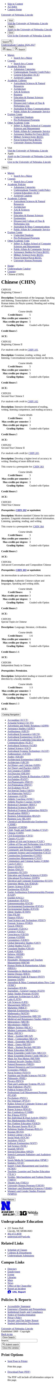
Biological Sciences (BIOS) (21, 807)
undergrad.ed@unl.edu (18, 1236)
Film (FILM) (13, 914)
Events (10, 1274)
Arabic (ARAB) (15, 756)
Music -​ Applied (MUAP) (20, 1036)
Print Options (8, 1199)
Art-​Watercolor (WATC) (19, 793)
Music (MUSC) (15, 1033)
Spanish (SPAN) (15, 1149)
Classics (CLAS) (15, 838)
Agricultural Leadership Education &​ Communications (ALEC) (25, 741)
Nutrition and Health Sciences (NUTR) (26, 1075)
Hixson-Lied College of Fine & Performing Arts (29, 104)
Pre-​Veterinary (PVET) (18, 1101)
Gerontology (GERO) (18, 940)
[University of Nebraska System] (33, 1214)
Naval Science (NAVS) (18, 1072)
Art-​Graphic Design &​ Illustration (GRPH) (28, 776)
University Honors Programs (28, 142)
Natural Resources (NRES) (20, 1064)
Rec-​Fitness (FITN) (17, 1115)
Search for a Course (23, 63)
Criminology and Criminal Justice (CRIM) (28, 861)
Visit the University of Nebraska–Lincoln (27, 23)
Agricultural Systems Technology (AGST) (28, 751)
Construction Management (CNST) (24, 858)
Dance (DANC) (15, 866)
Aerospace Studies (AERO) (21, 728)
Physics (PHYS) (15, 1081)
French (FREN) (15, 926)
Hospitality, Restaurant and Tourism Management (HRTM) (25, 961)
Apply (11, 26)
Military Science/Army (29, 137)
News (10, 1283)
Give (11, 33)
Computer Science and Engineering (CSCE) (29, 852)
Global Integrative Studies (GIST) (24, 943)
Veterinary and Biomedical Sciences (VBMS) (29, 1188)
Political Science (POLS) (19, 1089)
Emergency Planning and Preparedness (26, 1309)
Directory (12, 1269)
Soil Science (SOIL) (17, 1146)
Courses (11, 60)
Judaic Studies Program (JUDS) (23, 993)
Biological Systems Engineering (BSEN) (27, 810)
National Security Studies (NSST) (24, 1061)
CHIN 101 (33, 349)
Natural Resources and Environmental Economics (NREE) (26, 1068)
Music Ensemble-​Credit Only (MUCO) (26, 1053)
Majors (10, 55)
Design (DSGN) (15, 869)
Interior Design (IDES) (18, 974)
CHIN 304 (38, 526)
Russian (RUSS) (15, 1132)
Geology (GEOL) (16, 931)
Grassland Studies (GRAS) (20, 948)
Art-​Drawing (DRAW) (18, 773)
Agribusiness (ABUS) (18, 731)
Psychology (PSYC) (17, 1098)
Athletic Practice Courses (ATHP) (24, 802)
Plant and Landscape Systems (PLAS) (26, 1084)
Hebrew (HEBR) (15, 954)
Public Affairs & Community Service (32, 111)
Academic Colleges (17, 80)
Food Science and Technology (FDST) (26, 920)
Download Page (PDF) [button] (18, 1372)
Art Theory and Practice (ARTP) (23, 768)
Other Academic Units (18, 122)
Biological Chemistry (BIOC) (22, 804)
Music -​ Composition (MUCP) (22, 1038)
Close (8, 1337)
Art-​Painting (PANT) (17, 779)
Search (4, 1340)
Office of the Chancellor (19, 1285)
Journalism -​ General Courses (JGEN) (26, 991)
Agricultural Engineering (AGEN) (24, 737)
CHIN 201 (33, 453)
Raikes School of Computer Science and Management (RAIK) (27, 1105)
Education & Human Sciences (28, 97)
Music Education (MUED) (20, 1050)
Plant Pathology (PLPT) (19, 1086)
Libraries (11, 1277)
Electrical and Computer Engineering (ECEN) (30, 881)
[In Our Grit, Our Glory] (8, 1214)
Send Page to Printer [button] (17, 1361)
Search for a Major (23, 58)
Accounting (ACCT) (17, 720)
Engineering (20, 100)
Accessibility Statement (18, 1306)
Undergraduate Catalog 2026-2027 (18, 45)
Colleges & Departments (19, 1252)
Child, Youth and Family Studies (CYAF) (27, 830)
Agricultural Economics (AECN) (23, 734)
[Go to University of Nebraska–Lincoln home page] (5, 1209)
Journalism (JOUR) (17, 988)
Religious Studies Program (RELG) (24, 1129)
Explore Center (14, 114)
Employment (13, 1271)
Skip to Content (15, 4)
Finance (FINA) (15, 917)
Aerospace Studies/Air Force (31, 134)
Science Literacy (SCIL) (19, 1134)
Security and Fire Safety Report (22, 1320)
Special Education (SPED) (20, 1151)
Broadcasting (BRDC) (18, 813)
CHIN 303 (38, 466)
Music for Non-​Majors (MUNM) (23, 1058)
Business (18, 94)
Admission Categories (24, 69)
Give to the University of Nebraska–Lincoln (29, 35)
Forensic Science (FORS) (20, 923)
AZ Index (12, 6)
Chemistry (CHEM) (17, 827)
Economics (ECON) (17, 872)
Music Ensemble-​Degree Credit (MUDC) (27, 1055)
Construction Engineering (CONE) (24, 855)
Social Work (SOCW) (18, 1137)
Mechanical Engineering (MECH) (24, 1016)
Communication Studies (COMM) (24, 847)
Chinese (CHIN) (15, 833)
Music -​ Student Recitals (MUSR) (24, 1047)
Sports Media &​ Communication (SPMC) (27, 1160)
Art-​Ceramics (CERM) (18, 770)
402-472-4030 (14, 1233)
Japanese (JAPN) (15, 979)
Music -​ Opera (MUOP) (19, 1044)
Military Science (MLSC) (20, 1027)
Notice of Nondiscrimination (21, 1314)
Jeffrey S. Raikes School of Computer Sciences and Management (32, 127)
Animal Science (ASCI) (19, 748)
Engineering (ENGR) (18, 889)
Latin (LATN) (14, 999)
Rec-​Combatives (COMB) (20, 1112)
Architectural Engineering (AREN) (24, 759)
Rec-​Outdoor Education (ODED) (23, 1123)
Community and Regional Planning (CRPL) (29, 849)
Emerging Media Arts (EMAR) (22, 883)
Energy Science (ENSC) (19, 886)
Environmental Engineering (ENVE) (25, 906)
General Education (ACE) (26, 75)
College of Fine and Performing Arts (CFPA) (29, 844)
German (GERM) (16, 937)
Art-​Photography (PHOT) (20, 782)
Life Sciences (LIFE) (17, 1002)
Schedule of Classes (17, 1250)
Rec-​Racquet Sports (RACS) (21, 1126)
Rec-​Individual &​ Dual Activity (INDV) (27, 1117)
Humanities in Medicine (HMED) (24, 971)
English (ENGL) (15, 897)
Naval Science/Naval (28, 139)
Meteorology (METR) (18, 1022)
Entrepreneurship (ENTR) (20, 903)
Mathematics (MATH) (18, 1013)
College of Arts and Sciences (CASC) (26, 841)
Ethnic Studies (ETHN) (19, 912)
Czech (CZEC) (14, 864)
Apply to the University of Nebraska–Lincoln (29, 29)
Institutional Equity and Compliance (25, 1312)
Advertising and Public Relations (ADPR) (28, 725)
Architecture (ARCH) (18, 762)
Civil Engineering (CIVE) (20, 835)
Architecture (20, 89)
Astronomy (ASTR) (17, 796)
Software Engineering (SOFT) (22, 1143)
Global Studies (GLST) (18, 945)
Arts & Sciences (22, 91)
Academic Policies (16, 66)
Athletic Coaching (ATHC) (20, 799)
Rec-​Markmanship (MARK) (21, 1120)
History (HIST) (15, 957)
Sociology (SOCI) (16, 1140)
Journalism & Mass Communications (32, 108)
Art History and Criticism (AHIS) (23, 765)
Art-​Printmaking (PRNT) (19, 785)
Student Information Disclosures (23, 1323)
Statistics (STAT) (15, 1163)
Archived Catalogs (23, 77)
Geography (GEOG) (17, 928)
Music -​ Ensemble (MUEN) (21, 1041)
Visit (11, 20)
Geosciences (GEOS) (18, 934)
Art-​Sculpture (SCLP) (18, 787)
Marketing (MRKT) (17, 1007)
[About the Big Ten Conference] (21, 1214)
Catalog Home (14, 9)
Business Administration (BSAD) (23, 816)
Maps (10, 1280)
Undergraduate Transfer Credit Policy (32, 72)
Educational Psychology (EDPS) (23, 878)
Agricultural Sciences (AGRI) (22, 745)
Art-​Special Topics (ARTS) (20, 790)
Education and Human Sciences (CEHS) (27, 875)
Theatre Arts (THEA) (18, 1182)
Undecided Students (23, 117)
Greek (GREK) (15, 951)
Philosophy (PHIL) (16, 1078)
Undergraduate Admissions (20, 1255)
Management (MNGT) (18, 1005)
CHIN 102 (33, 401)
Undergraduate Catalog (18, 268)
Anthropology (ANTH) (19, 754)
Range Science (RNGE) (19, 1109)
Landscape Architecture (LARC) (23, 996)
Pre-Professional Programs (27, 120)
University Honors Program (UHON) (25, 1185)
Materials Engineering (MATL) (22, 1010)
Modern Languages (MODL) (21, 1030)
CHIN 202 (21, 510)
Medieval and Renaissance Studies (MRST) (28, 1019)
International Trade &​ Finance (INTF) (26, 976)
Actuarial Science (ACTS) (20, 723)
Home (10, 266)
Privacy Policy (14, 1317)
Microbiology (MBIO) (18, 1024)
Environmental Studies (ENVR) (23, 909)
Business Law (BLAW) (19, 818)
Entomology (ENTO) (18, 900)
